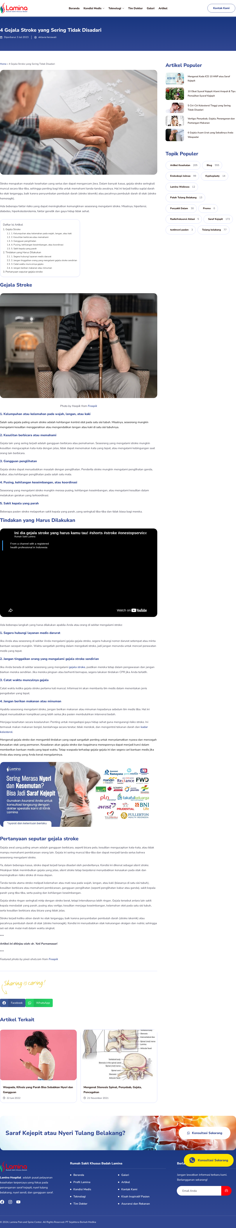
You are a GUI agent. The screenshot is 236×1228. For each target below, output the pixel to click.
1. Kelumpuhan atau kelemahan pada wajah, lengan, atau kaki (41, 233)
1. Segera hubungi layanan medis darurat (31, 256)
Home (3, 64)
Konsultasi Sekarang (213, 1160)
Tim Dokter (135, 8)
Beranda (74, 8)
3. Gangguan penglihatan (23, 241)
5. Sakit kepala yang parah (24, 248)
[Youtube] (18, 1202)
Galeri (151, 8)
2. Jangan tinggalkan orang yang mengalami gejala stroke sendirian (44, 260)
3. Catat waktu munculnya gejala (27, 264)
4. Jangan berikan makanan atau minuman (31, 267)
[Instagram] (10, 1202)
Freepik (92, 406)
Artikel (163, 8)
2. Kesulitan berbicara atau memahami (29, 237)
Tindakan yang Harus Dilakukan (23, 252)
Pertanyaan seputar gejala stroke (24, 271)
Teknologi (114, 8)
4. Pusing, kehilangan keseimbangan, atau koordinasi (37, 244)
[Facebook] (2, 1202)
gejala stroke (77, 667)
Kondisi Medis (92, 8)
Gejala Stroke (13, 229)
